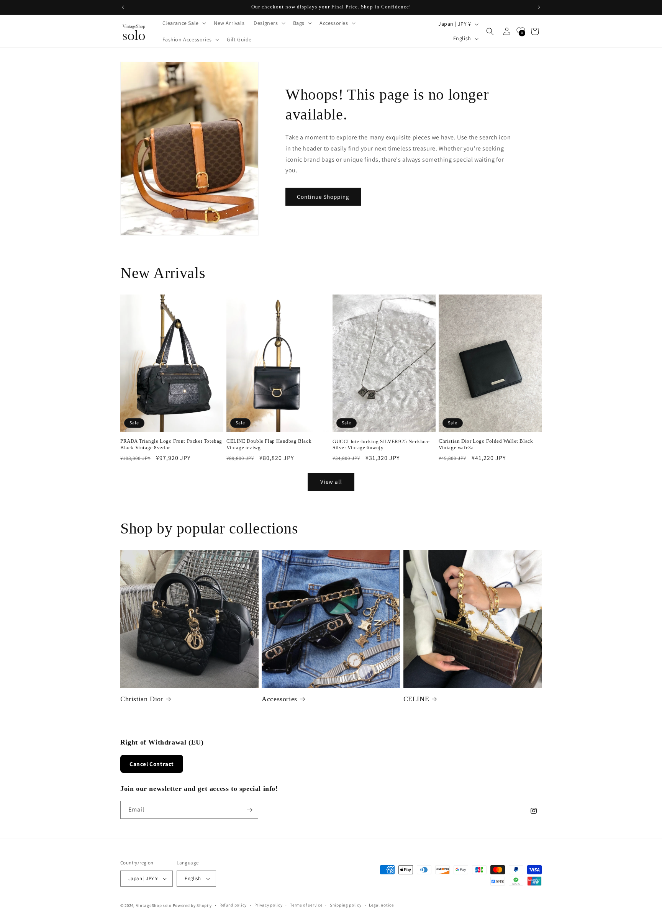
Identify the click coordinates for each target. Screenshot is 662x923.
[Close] (462, 364)
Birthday (352, 454)
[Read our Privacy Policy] (454, 512)
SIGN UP (401, 538)
